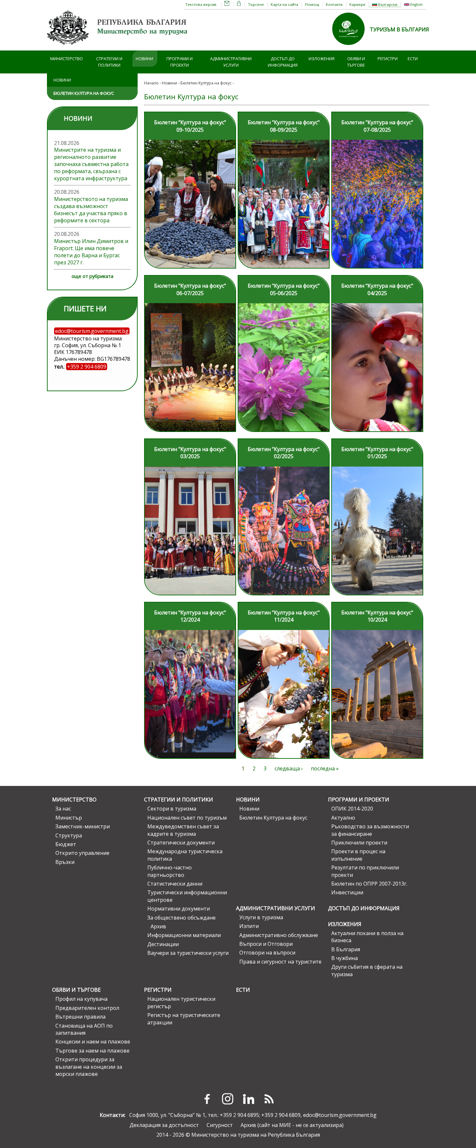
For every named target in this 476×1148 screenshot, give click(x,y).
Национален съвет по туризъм (187, 817)
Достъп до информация (283, 62)
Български (387, 4)
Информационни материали (184, 935)
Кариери (357, 4)
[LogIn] (238, 4)
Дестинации (163, 944)
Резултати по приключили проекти (365, 871)
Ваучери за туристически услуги (188, 952)
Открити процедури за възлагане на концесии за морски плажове (88, 1066)
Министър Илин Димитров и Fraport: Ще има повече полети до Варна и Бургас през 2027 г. (91, 251)
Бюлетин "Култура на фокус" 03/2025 (190, 453)
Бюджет (65, 844)
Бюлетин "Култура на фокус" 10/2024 (377, 616)
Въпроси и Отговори (266, 943)
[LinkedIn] (248, 1099)
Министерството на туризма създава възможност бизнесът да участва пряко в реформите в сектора (91, 209)
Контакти (334, 4)
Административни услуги (231, 62)
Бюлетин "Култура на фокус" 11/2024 (284, 616)
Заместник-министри (82, 826)
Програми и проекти (179, 62)
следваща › (289, 768)
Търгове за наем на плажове (92, 1050)
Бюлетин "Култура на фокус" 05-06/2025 (284, 289)
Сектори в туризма (171, 808)
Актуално (343, 817)
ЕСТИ (413, 58)
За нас (63, 808)
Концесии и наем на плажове (92, 1041)
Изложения (321, 58)
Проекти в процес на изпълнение (358, 855)
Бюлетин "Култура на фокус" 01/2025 (377, 453)
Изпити (249, 926)
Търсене (256, 4)
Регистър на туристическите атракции (183, 1018)
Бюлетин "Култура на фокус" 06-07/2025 (190, 289)
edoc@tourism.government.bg (340, 1115)
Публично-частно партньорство (169, 871)
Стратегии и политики (109, 62)
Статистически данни (174, 883)
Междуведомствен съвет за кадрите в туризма (183, 830)
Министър (68, 817)
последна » (325, 768)
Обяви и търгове (356, 62)
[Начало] (118, 46)
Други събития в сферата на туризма (366, 970)
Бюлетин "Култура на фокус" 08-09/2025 (284, 126)
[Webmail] (226, 4)
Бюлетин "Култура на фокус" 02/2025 (284, 453)
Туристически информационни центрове (187, 896)
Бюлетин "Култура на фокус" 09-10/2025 (190, 126)
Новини (144, 58)
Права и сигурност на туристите (280, 961)
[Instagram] (227, 1099)
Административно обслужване (278, 935)
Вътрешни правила (80, 1016)
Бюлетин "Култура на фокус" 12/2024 (190, 616)
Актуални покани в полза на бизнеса (367, 937)
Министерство (66, 58)
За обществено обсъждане (181, 917)
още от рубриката (92, 276)
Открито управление (82, 852)
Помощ (312, 4)
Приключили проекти (359, 842)
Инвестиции (347, 892)
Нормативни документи (178, 908)
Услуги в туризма (261, 917)
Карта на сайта (284, 4)
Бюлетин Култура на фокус (83, 93)
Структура (68, 835)
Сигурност (220, 1125)
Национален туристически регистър (181, 1002)
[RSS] (269, 1099)
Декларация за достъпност (164, 1125)
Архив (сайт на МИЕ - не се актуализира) (292, 1125)
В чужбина (344, 958)
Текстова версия (200, 4)
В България (345, 949)
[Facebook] (207, 1099)
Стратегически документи (181, 842)
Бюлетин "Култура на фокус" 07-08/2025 (377, 126)
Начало (151, 83)
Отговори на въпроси (267, 952)
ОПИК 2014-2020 (352, 808)
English (416, 4)
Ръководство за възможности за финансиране (370, 830)
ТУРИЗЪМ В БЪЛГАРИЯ (399, 29)
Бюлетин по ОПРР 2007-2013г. (369, 883)
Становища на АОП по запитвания (84, 1029)
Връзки (64, 862)
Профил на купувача (81, 998)
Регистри (388, 58)
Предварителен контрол (87, 1007)
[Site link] (351, 46)
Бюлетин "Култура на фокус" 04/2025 (377, 289)
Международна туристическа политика (184, 855)
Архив (158, 926)
